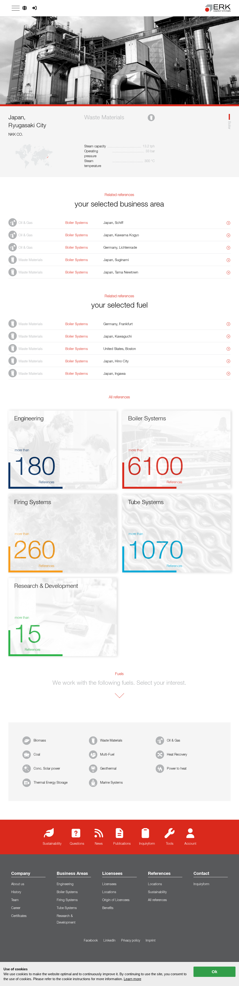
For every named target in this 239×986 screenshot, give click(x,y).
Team (15, 900)
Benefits (107, 908)
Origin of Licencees (116, 900)
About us (17, 884)
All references (157, 900)
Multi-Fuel (107, 754)
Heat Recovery (177, 754)
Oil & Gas (173, 740)
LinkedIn (109, 940)
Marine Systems (111, 782)
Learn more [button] (132, 979)
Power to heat (176, 768)
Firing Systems (67, 900)
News (99, 843)
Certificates (19, 916)
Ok (214, 971)
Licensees (112, 874)
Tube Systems (67, 908)
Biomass (40, 740)
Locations (109, 892)
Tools (169, 843)
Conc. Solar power (47, 768)
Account (190, 843)
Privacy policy (130, 940)
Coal (37, 754)
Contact (201, 874)
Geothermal (108, 768)
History (16, 892)
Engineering (65, 884)
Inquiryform (147, 843)
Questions (77, 843)
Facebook (91, 940)
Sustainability (52, 843)
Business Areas (72, 874)
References (159, 874)
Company (20, 874)
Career (15, 908)
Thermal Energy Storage (50, 782)
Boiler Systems (67, 892)
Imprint (150, 940)
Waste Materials (111, 740)
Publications (122, 843)
